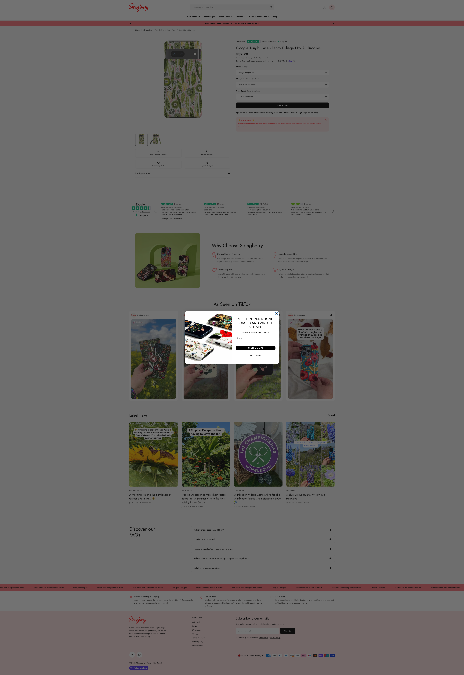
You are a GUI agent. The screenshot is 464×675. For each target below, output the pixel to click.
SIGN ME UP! (255, 348)
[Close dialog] (276, 313)
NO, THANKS (255, 355)
